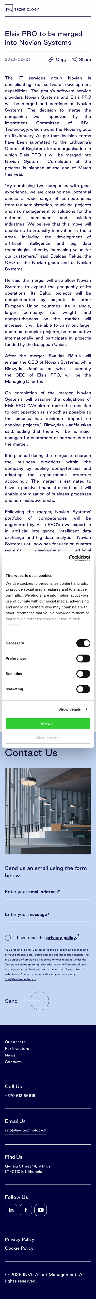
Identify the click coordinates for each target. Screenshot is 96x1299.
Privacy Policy (19, 1239)
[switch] (83, 658)
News (10, 1055)
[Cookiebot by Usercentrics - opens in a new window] (69, 558)
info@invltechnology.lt (20, 979)
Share (85, 59)
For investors (17, 1048)
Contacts (13, 1062)
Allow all (48, 724)
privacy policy (61, 937)
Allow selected (48, 738)
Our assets (15, 1042)
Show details (69, 709)
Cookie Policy (19, 1248)
